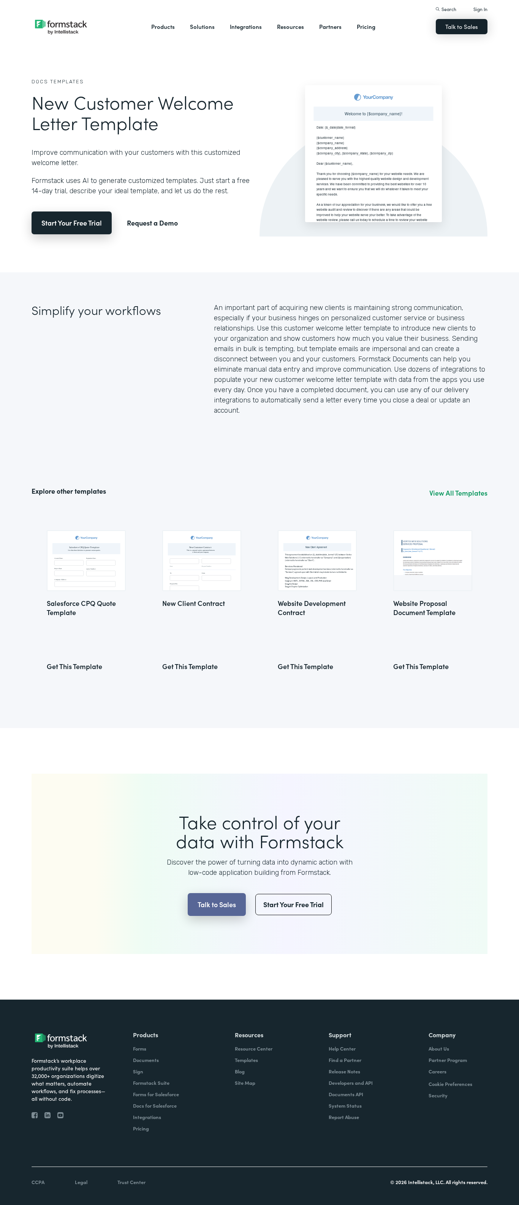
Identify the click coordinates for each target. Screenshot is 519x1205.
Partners (330, 26)
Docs (40, 81)
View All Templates (458, 493)
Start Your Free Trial (71, 222)
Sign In (480, 9)
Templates (67, 81)
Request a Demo (152, 222)
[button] (163, 26)
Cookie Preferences (450, 1083)
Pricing (366, 26)
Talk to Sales (461, 26)
